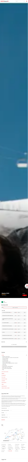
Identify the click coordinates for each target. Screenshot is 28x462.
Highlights (3, 373)
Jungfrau (24, 401)
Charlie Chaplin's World (17, 449)
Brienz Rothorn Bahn (23, 447)
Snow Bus (3, 412)
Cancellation (3, 380)
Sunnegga (22, 444)
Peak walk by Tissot (4, 408)
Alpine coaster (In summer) (5, 410)
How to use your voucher (5, 371)
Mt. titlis (3, 451)
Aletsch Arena (17, 444)
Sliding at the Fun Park (4, 417)
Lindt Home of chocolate (4, 446)
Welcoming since (4, 382)
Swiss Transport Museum (4, 448)
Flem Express (23, 449)
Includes (3, 355)
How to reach (3, 377)
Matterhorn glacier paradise (10, 449)
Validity (3, 384)
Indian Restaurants (4, 386)
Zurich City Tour (4, 444)
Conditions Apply (14, 344)
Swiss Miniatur (17, 447)
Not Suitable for (4, 375)
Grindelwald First (10, 447)
